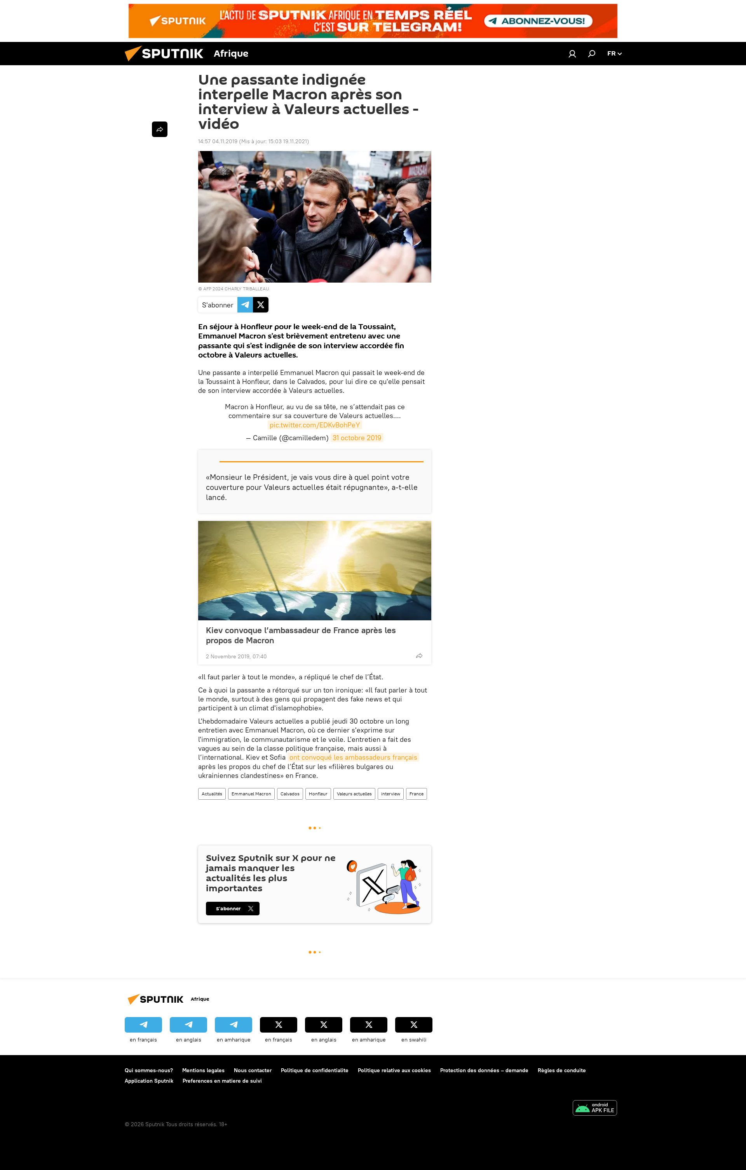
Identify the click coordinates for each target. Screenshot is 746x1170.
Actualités (212, 794)
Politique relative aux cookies (394, 1070)
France (417, 794)
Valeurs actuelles (354, 794)
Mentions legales (203, 1070)
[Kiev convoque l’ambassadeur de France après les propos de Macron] (314, 570)
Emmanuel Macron (251, 794)
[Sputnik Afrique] (167, 63)
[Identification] (572, 53)
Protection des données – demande (484, 1070)
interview (390, 794)
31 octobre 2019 (357, 437)
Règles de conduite (562, 1070)
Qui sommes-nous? (149, 1070)
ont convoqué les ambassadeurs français (353, 757)
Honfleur (318, 794)
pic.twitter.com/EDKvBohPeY (315, 424)
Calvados (290, 794)
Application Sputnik (149, 1080)
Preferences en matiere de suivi (222, 1080)
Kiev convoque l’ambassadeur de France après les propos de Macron (301, 635)
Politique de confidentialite (315, 1070)
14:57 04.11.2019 (217, 141)
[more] (419, 655)
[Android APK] (594, 1109)
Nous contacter (253, 1070)
